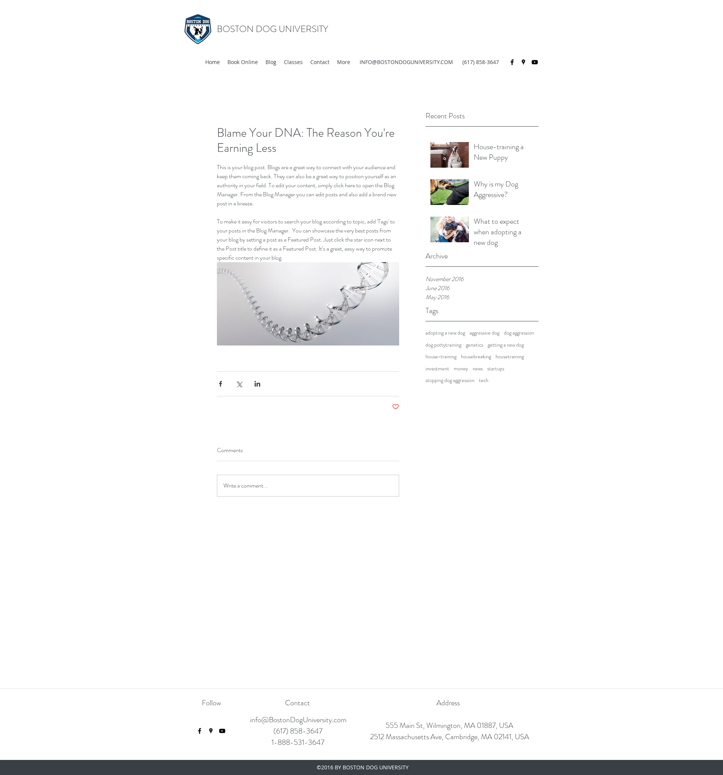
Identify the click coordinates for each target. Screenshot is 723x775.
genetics (474, 345)
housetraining (510, 356)
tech (483, 380)
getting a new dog (506, 345)
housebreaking (476, 356)
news (478, 368)
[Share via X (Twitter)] (239, 383)
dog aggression (519, 332)
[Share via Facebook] (220, 383)
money (461, 368)
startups (495, 368)
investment (437, 368)
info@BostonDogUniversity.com (298, 719)
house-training (441, 356)
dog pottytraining (443, 345)
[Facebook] (512, 62)
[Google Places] (523, 62)
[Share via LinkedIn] (257, 383)
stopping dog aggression (450, 380)
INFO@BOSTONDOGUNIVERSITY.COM (406, 62)
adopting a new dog (445, 332)
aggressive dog (484, 332)
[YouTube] (534, 62)
